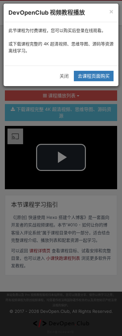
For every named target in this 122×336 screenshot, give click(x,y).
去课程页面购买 (94, 76)
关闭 (64, 76)
